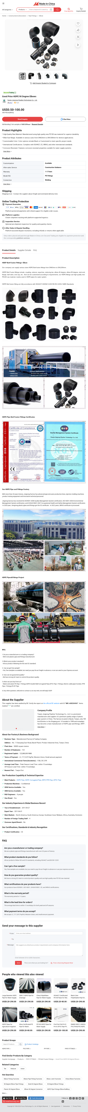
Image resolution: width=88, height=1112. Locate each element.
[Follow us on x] (73, 1098)
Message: (11, 945)
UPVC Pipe (57, 780)
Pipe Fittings (32, 16)
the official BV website (51, 703)
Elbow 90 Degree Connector (33, 1089)
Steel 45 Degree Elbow (35, 1084)
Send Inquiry (22, 119)
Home (4, 16)
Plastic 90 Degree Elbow (12, 1089)
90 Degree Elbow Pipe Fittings (14, 1084)
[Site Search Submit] (57, 9)
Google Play (21, 1098)
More (4, 1093)
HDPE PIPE (6, 1049)
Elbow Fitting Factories (11, 1079)
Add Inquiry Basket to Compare (44, 83)
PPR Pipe (49, 780)
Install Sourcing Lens (12, 1101)
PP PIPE (46, 1049)
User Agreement (55, 1106)
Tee (5, 1069)
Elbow (41, 16)
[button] (3, 3)
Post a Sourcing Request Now (62, 963)
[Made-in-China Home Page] (44, 4)
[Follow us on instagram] (77, 1098)
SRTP (44, 780)
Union (22, 1069)
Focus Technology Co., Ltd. (29, 1106)
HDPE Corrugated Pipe (33, 780)
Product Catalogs (32, 1044)
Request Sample (37, 124)
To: (13, 939)
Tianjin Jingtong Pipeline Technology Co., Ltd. (22, 100)
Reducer (13, 1069)
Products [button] (22, 10)
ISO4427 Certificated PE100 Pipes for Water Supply (61, 997)
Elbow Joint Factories (54, 1079)
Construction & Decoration (17, 16)
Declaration (66, 1106)
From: (12, 933)
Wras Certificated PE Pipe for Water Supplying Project (26, 1026)
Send (18, 963)
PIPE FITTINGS (70, 1049)
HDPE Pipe (20, 780)
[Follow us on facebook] (70, 1098)
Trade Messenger (36, 1098)
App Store (7, 1098)
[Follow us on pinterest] (83, 1098)
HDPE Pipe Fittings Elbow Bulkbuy (58, 1089)
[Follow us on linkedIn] (63, 1101)
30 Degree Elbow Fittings (55, 1084)
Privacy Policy (77, 1106)
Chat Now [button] (67, 119)
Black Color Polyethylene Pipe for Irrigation (78, 997)
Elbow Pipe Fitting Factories (33, 1079)
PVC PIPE (26, 1049)
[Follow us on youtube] (80, 1098)
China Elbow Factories (72, 1079)
